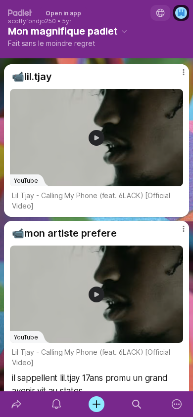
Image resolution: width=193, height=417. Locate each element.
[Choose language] (160, 13)
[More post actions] (177, 76)
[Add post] (96, 404)
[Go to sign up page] (181, 13)
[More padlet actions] (177, 404)
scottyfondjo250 (32, 21)
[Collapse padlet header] (124, 31)
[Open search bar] (137, 404)
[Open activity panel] (56, 404)
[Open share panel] (16, 404)
